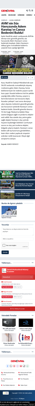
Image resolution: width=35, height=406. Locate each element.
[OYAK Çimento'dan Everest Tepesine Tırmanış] (9, 210)
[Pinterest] (14, 366)
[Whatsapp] (27, 366)
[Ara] (30, 10)
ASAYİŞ (3, 15)
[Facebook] (7, 366)
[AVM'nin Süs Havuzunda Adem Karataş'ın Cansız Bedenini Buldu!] (17, 65)
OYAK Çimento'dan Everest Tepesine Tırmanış (9, 216)
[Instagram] (17, 366)
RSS (6, 393)
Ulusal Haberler (14, 20)
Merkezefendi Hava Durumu (8, 373)
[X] (10, 366)
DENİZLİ (29, 15)
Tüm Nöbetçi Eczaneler (18, 309)
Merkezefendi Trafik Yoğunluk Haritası (25, 373)
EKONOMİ (12, 15)
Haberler (4, 20)
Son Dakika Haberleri (9, 385)
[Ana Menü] (32, 10)
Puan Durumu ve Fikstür (7, 380)
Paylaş (5, 77)
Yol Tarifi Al (18, 287)
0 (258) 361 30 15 (8, 287)
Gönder (5, 252)
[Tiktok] (24, 366)
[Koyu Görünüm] (27, 10)
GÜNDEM (21, 15)
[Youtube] (20, 366)
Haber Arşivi (24, 385)
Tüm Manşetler (24, 379)
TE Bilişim (21, 398)
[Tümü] (32, 263)
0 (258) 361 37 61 (8, 296)
